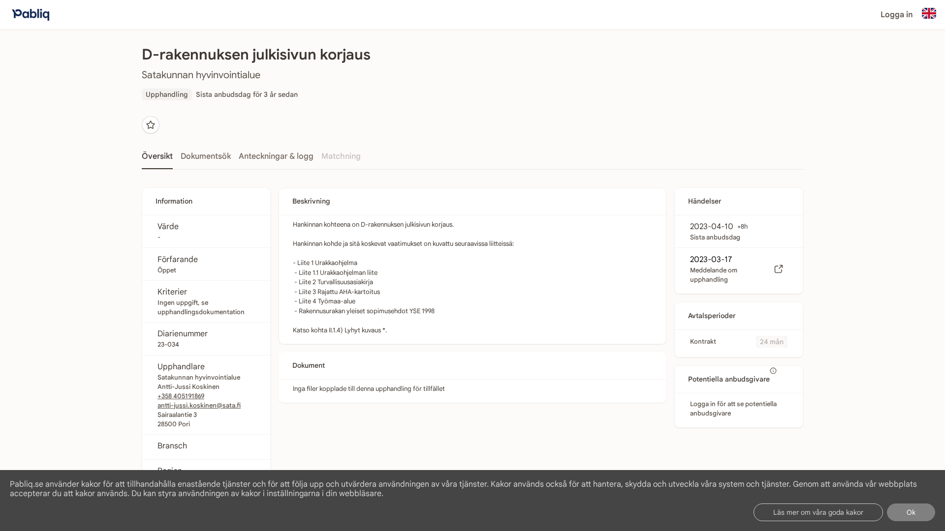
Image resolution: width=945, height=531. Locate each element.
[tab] (157, 159)
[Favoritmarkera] (150, 125)
